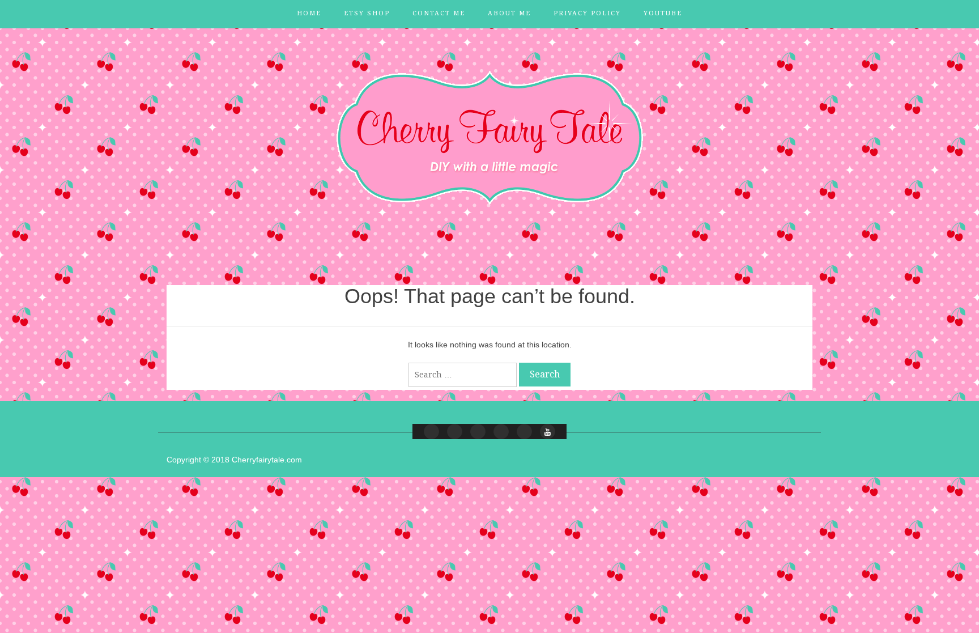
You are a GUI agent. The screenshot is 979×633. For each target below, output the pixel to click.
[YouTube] (547, 431)
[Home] (431, 431)
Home (309, 13)
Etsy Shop (367, 13)
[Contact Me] (478, 431)
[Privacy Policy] (524, 431)
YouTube (663, 13)
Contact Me (438, 13)
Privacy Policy (587, 13)
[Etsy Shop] (454, 431)
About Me (509, 13)
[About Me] (501, 431)
